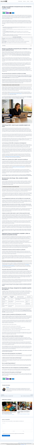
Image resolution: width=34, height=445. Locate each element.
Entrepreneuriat (9, 414)
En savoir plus (22, 444)
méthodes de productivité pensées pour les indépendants (12, 156)
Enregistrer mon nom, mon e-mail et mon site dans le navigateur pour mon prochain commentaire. (13, 433)
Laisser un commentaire (4, 414)
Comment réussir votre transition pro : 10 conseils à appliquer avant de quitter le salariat (23, 411)
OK (25, 444)
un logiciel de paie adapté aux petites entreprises (15, 93)
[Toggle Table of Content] (30, 45)
